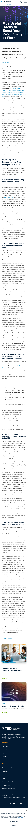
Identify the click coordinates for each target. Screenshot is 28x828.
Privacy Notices (6, 785)
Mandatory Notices (7, 782)
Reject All (14, 825)
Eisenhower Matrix (9, 197)
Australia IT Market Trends (13, 706)
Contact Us (5, 746)
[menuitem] (14, 746)
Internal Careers (6, 750)
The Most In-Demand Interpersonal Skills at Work (13, 669)
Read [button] (3, 678)
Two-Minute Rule (13, 259)
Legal (3, 778)
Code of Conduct (6, 768)
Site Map (4, 760)
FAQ (3, 753)
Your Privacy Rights (7, 775)
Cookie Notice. (20, 817)
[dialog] (14, 818)
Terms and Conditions (7, 788)
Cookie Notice (5, 771)
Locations (4, 756)
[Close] (26, 810)
